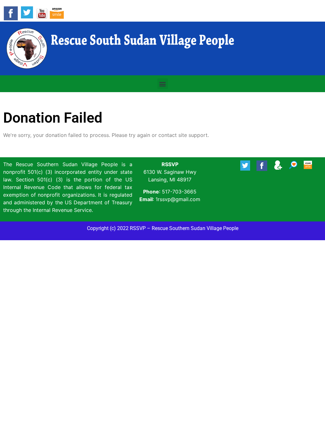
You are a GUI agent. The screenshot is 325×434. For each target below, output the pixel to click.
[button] (162, 83)
